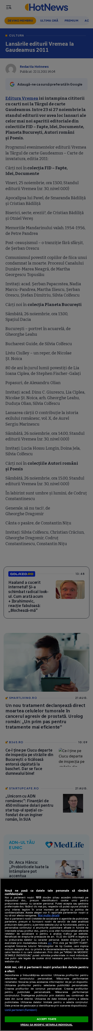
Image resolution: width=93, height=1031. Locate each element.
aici (50, 943)
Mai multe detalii (48, 915)
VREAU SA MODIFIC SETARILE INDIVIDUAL (46, 1024)
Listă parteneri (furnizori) (21, 1010)
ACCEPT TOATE (46, 1019)
